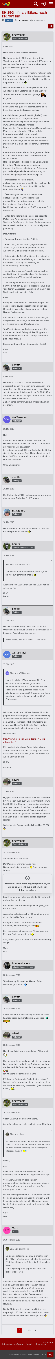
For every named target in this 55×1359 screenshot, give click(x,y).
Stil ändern (48, 1342)
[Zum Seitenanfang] (50, 1354)
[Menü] (51, 4)
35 (29, 1330)
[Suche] (36, 4)
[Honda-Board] (6, 4)
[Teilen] (50, 26)
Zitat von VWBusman (20, 673)
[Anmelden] (43, 4)
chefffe (30, 640)
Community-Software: (27, 1354)
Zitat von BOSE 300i (19, 564)
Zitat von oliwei (17, 1134)
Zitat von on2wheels (19, 1249)
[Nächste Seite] (35, 1330)
